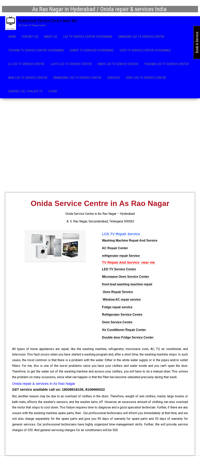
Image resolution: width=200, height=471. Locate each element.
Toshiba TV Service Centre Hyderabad (36, 50)
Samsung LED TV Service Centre (141, 37)
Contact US (30, 37)
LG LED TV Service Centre (26, 64)
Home (12, 37)
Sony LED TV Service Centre (146, 78)
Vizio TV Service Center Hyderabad (145, 50)
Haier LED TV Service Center (117, 64)
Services (113, 78)
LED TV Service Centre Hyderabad (87, 37)
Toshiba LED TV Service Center (166, 64)
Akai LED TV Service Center (27, 78)
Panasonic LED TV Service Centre (77, 78)
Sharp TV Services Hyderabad (92, 50)
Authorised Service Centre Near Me (47, 20)
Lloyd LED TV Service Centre (71, 64)
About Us (50, 37)
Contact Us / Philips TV (25, 91)
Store (52, 91)
